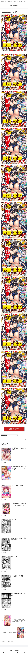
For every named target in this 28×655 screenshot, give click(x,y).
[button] (25, 329)
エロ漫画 (4, 435)
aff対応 (10, 435)
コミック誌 (16, 435)
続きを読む (14, 429)
